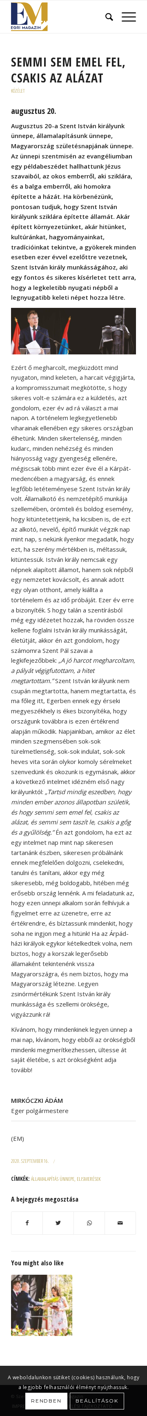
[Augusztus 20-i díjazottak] (41, 1305)
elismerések (89, 1178)
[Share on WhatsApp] (89, 1223)
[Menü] (125, 16)
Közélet (18, 90)
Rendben (46, 1401)
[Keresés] (105, 16)
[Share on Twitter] (58, 1223)
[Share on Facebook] (26, 1223)
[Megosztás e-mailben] (120, 1223)
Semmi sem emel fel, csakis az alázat (68, 69)
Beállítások (97, 1401)
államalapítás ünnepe (52, 1178)
